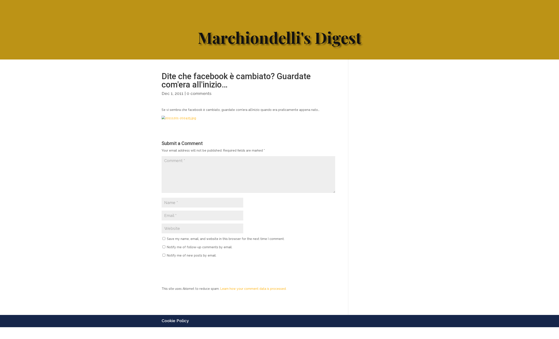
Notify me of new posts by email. (191, 255)
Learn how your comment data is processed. (253, 288)
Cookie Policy (175, 320)
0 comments (199, 93)
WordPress (237, 333)
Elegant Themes (194, 333)
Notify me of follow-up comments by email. (199, 247)
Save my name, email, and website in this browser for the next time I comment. (226, 239)
